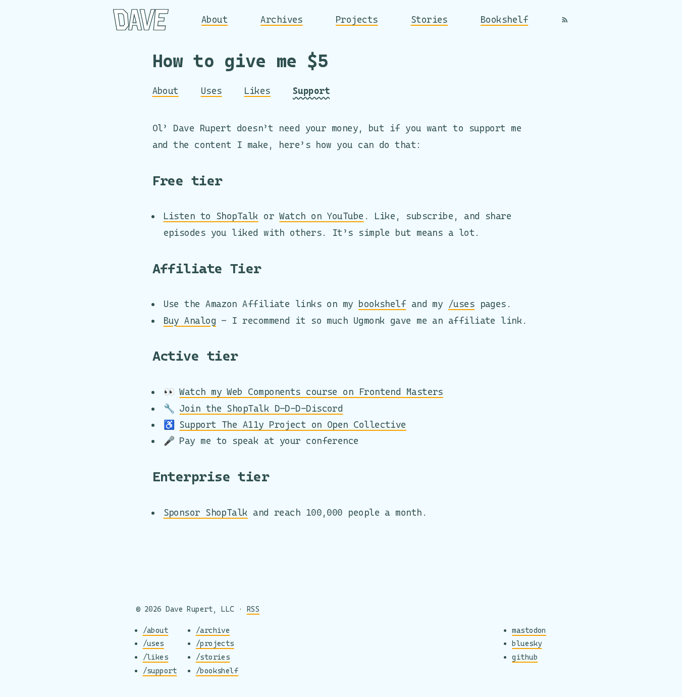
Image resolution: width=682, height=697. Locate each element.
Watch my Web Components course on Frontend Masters (311, 391)
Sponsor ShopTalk (206, 512)
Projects (357, 19)
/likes (156, 657)
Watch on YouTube (321, 216)
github (525, 657)
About (214, 19)
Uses (211, 90)
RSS (253, 609)
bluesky (527, 643)
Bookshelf (504, 19)
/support (160, 670)
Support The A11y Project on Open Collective (292, 424)
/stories (213, 657)
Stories (429, 19)
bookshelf (382, 303)
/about (156, 630)
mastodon (529, 630)
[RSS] (565, 20)
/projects (215, 643)
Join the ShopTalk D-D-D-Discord (261, 408)
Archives (281, 19)
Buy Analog (190, 320)
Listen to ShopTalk (211, 216)
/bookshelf (217, 670)
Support (311, 90)
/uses (461, 303)
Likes (257, 90)
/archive (213, 630)
